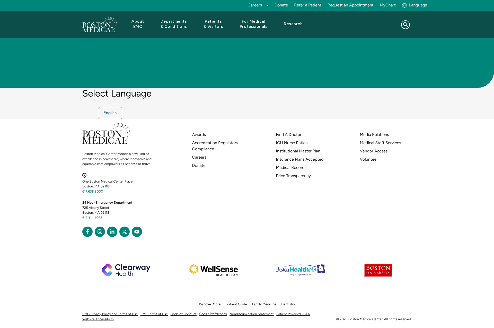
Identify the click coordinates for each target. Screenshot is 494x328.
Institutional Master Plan (298, 151)
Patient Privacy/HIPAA (293, 314)
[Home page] (106, 143)
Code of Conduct (184, 314)
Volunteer (369, 159)
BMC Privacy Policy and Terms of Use (110, 314)
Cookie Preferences (213, 314)
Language (418, 5)
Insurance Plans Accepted (300, 159)
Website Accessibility (98, 319)
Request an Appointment (351, 5)
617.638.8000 (92, 192)
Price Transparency (293, 175)
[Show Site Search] (405, 25)
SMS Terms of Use (154, 314)
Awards (199, 134)
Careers (199, 157)
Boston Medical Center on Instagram (100, 232)
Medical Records (291, 167)
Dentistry (288, 304)
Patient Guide (236, 304)
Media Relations (374, 134)
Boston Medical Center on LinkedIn (112, 232)
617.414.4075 (92, 218)
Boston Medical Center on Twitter (124, 232)
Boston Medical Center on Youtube (137, 232)
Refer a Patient (307, 5)
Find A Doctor (289, 134)
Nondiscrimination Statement (252, 314)
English (110, 113)
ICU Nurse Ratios (292, 142)
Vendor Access (374, 151)
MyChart (388, 5)
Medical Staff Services (380, 142)
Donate (281, 5)
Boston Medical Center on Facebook (87, 232)
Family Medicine (264, 304)
